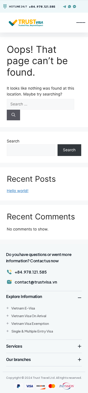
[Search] (13, 115)
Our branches (18, 359)
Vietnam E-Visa (23, 308)
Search (13, 141)
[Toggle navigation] (80, 22)
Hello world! (17, 190)
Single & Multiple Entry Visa (32, 331)
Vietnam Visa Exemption (30, 323)
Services (14, 346)
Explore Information (24, 296)
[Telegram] (64, 6)
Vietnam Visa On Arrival (28, 316)
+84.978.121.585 (42, 6)
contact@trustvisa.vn (36, 281)
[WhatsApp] (69, 6)
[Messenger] (74, 6)
